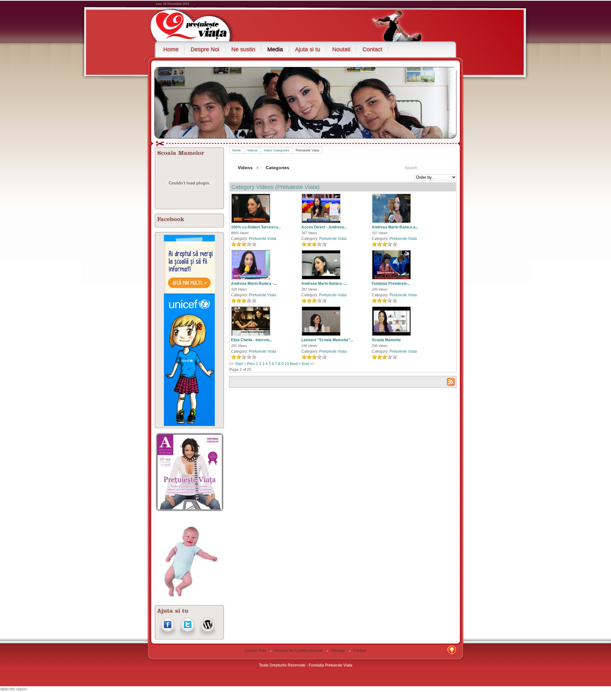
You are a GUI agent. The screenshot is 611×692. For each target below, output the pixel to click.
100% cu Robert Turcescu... (256, 227)
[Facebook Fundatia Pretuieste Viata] (168, 636)
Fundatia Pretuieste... (391, 283)
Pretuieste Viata (262, 238)
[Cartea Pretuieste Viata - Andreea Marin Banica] (189, 510)
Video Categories (276, 150)
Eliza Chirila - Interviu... (251, 340)
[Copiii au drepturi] (189, 330)
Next (294, 364)
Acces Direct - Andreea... (324, 227)
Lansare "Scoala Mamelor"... (327, 340)
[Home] (198, 24)
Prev (251, 364)
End (305, 364)
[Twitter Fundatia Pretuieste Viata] (188, 636)
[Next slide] (446, 102)
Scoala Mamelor (386, 340)
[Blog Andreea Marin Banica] (208, 636)
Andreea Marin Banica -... (254, 283)
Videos (252, 150)
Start (239, 364)
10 (286, 364)
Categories (277, 167)
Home (236, 150)
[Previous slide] (164, 102)
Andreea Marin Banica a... (395, 227)
